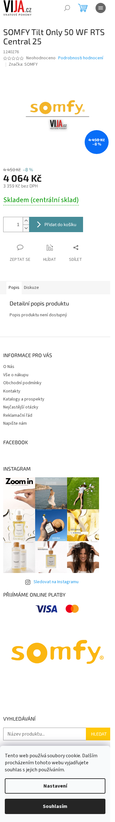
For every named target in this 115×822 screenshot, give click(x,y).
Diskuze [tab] (31, 287)
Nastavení (55, 785)
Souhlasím (55, 806)
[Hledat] (67, 8)
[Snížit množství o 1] (26, 228)
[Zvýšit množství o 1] (26, 220)
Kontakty (11, 391)
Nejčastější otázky (20, 407)
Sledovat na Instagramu (56, 582)
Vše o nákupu (15, 375)
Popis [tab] (14, 287)
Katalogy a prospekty (23, 399)
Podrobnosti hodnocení (80, 58)
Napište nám (15, 423)
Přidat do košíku (60, 224)
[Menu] (100, 8)
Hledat (99, 734)
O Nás (8, 366)
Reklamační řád (17, 415)
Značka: (23, 64)
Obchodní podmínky (22, 383)
